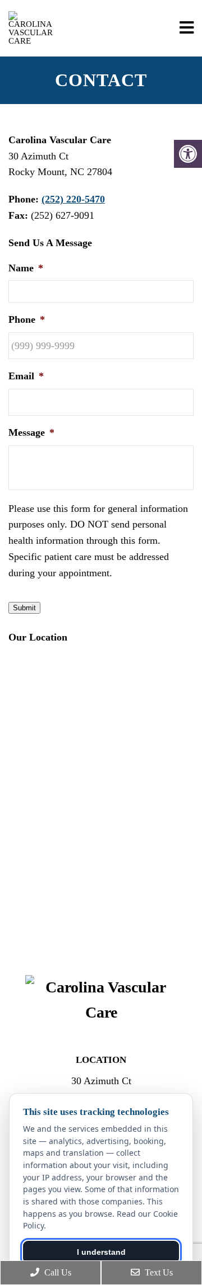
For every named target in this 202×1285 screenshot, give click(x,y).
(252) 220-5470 (73, 199)
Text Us (158, 1272)
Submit (24, 608)
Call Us (56, 1272)
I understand (101, 1252)
